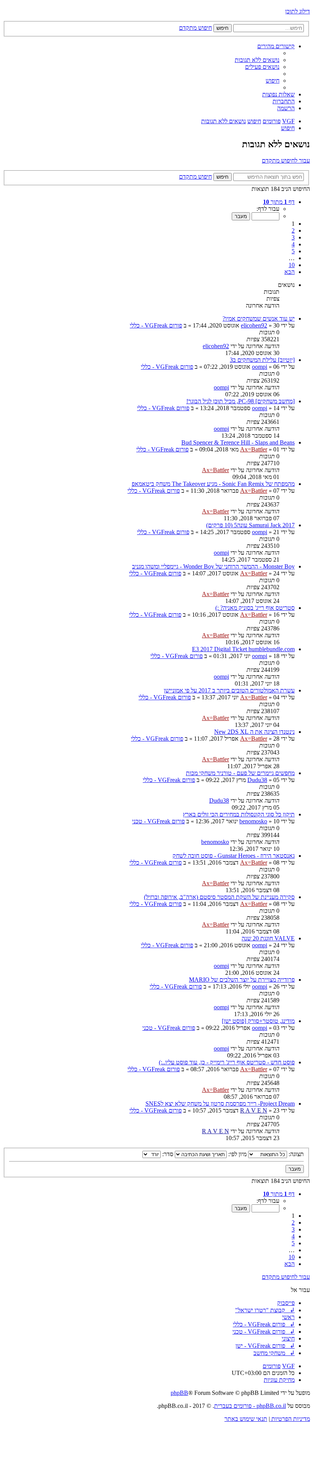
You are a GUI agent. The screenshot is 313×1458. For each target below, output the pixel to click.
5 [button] (293, 251)
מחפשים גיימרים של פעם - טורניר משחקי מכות (240, 773)
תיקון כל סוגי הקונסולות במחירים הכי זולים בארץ (239, 814)
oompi (259, 366)
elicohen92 (254, 325)
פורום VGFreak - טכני (158, 821)
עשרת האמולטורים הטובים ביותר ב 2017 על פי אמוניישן (229, 690)
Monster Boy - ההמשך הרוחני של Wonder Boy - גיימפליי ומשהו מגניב (213, 566)
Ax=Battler (253, 449)
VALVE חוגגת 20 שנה (268, 938)
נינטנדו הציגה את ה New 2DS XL (254, 731)
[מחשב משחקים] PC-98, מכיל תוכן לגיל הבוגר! (240, 401)
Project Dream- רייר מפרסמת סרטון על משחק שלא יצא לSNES (220, 1103)
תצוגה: (295, 1154)
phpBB (179, 1393)
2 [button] (293, 230)
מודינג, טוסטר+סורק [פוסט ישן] (258, 1021)
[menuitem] (257, 60)
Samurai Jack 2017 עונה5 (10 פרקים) (250, 525)
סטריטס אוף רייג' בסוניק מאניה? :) (255, 607)
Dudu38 (257, 780)
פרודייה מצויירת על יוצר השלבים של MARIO (242, 979)
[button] (279, 202)
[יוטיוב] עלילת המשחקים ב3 (262, 360)
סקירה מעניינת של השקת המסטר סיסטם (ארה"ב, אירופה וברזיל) (219, 897)
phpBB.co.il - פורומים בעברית (250, 1406)
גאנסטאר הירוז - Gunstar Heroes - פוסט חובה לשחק (234, 855)
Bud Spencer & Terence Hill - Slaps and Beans (238, 442)
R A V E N (253, 1110)
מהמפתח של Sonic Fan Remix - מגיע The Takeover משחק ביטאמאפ (213, 484)
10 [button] (292, 265)
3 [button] (293, 237)
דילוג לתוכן (297, 11)
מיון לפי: (237, 1154)
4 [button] (293, 244)
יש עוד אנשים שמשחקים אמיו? (259, 318)
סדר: (167, 1154)
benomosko (253, 821)
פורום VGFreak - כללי (156, 325)
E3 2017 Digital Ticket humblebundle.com (243, 649)
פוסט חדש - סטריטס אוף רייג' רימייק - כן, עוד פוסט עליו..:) (227, 1062)
